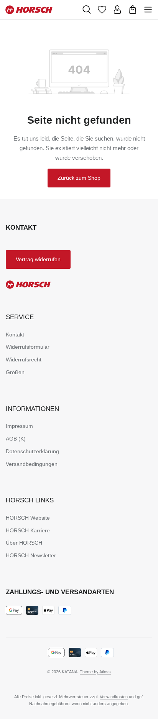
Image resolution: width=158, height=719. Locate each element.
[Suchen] (86, 9)
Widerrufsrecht (23, 359)
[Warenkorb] (132, 9)
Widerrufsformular (27, 347)
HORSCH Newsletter (31, 555)
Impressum (19, 426)
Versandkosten (114, 696)
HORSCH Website (28, 518)
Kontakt (15, 334)
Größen (15, 372)
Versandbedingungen (32, 464)
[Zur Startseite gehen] (40, 10)
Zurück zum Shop (79, 178)
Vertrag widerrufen (38, 259)
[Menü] (148, 9)
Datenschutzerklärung (32, 451)
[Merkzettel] (102, 9)
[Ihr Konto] (117, 9)
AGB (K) (16, 439)
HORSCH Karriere (28, 530)
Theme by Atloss (95, 671)
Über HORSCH (24, 543)
